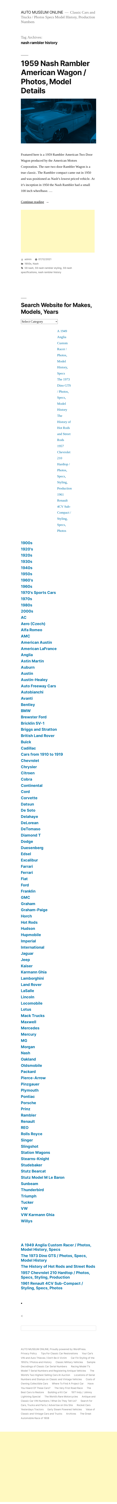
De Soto (28, 810)
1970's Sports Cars (38, 592)
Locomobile (32, 1003)
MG (24, 1040)
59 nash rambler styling (48, 268)
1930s (26, 561)
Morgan (28, 1047)
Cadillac (28, 748)
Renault (28, 1121)
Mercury (28, 1034)
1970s (26, 598)
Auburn (28, 667)
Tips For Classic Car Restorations (59, 1353)
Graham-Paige (34, 910)
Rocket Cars (83, 1405)
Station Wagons (35, 1152)
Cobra (26, 779)
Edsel (26, 854)
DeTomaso (30, 829)
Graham (28, 903)
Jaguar (27, 953)
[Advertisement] (58, 231)
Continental (32, 785)
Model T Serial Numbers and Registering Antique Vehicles (53, 1370)
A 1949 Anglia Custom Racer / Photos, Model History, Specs (56, 1247)
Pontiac (28, 1096)
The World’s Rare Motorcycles (61, 1396)
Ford (25, 885)
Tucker (27, 1202)
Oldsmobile (31, 1065)
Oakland (28, 1059)
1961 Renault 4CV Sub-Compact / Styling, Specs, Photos (64, 512)
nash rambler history (49, 272)
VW (24, 1208)
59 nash (29, 268)
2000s (27, 611)
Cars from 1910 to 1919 (42, 754)
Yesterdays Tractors (32, 1409)
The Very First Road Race (68, 1388)
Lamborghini (32, 978)
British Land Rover (38, 735)
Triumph (28, 1196)
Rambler (28, 1115)
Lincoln (27, 997)
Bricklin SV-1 (32, 723)
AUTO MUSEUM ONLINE (42, 12)
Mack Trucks (33, 1015)
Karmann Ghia (34, 972)
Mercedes (30, 1028)
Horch (26, 916)
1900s (26, 543)
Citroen (28, 773)
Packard (28, 1071)
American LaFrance (39, 648)
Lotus (26, 1009)
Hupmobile (31, 934)
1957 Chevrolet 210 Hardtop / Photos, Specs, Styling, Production (55, 1275)
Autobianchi (32, 692)
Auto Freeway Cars (38, 686)
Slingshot (29, 1146)
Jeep (25, 959)
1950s (28, 263)
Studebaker (31, 1165)
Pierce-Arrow (33, 1078)
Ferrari (27, 872)
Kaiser (27, 966)
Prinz (25, 1109)
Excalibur (29, 860)
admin (28, 259)
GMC (25, 897)
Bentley (28, 704)
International (32, 947)
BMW (26, 710)
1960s (26, 586)
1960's (27, 580)
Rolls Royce (31, 1134)
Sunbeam (29, 1183)
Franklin (28, 891)
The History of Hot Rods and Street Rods (64, 428)
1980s (26, 605)
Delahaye (29, 816)
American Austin (36, 642)
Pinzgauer (30, 1084)
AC (24, 617)
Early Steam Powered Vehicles (65, 1409)
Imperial (28, 941)
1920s (26, 555)
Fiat (24, 878)
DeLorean (29, 823)
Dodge (27, 841)
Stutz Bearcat (33, 1171)
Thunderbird (32, 1189)
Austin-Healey (34, 679)
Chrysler (29, 767)
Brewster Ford (34, 717)
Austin (27, 673)
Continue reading (35, 202)
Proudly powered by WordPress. (68, 1349)
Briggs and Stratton (39, 729)
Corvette (29, 798)
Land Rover (31, 984)
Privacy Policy (29, 1353)
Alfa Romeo (31, 630)
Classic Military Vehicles (69, 1362)
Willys (26, 1221)
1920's (27, 549)
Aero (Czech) (33, 623)
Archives (71, 1413)
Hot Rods (29, 922)
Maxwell (28, 1022)
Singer (27, 1140)
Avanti (27, 698)
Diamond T (31, 835)
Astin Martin (32, 661)
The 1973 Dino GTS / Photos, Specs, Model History (54, 1258)
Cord (25, 791)
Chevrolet (30, 760)
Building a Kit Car (57, 1392)
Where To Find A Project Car (68, 1383)
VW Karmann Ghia (37, 1214)
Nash (36, 263)
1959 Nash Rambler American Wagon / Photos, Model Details (55, 77)
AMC (25, 636)
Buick (26, 742)
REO (24, 1127)
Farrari (27, 866)
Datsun (27, 804)
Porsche (28, 1102)
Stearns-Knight (35, 1158)
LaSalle (27, 990)
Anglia (27, 654)
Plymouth (30, 1090)
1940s (26, 567)
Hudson (28, 928)
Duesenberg (32, 847)
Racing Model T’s (80, 1366)
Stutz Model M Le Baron (42, 1177)
